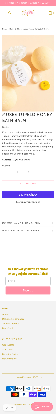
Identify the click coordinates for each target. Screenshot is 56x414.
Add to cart (28, 183)
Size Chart (7, 349)
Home (4, 29)
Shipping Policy (10, 354)
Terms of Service (10, 323)
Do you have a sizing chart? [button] (21, 223)
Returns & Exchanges (13, 318)
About (5, 314)
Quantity (6, 165)
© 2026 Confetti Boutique (19, 404)
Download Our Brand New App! (28, 2)
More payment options (28, 201)
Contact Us (8, 344)
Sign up (28, 290)
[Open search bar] (11, 13)
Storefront (7, 328)
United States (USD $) (27, 377)
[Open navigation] (4, 13)
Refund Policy (9, 358)
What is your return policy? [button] (21, 230)
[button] (28, 73)
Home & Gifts (14, 29)
